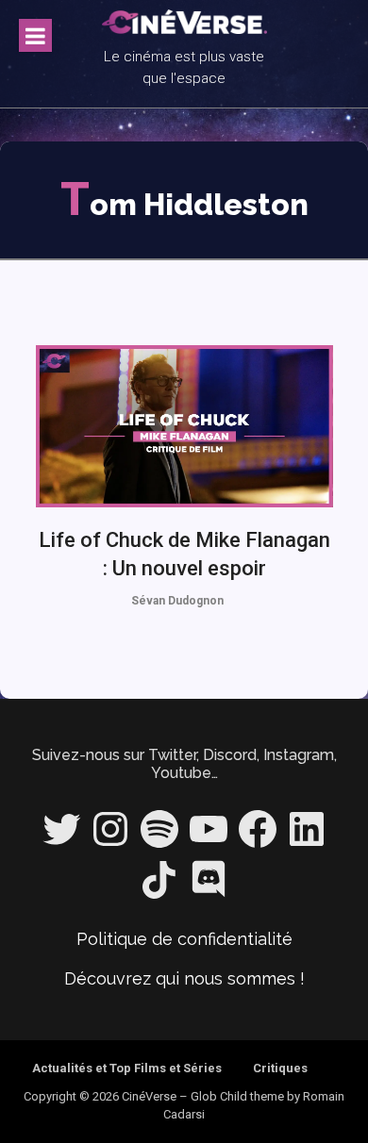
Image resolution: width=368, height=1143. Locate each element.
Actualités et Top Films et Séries (127, 1068)
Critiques (280, 1068)
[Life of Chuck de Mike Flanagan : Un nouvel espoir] (184, 426)
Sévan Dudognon (177, 600)
